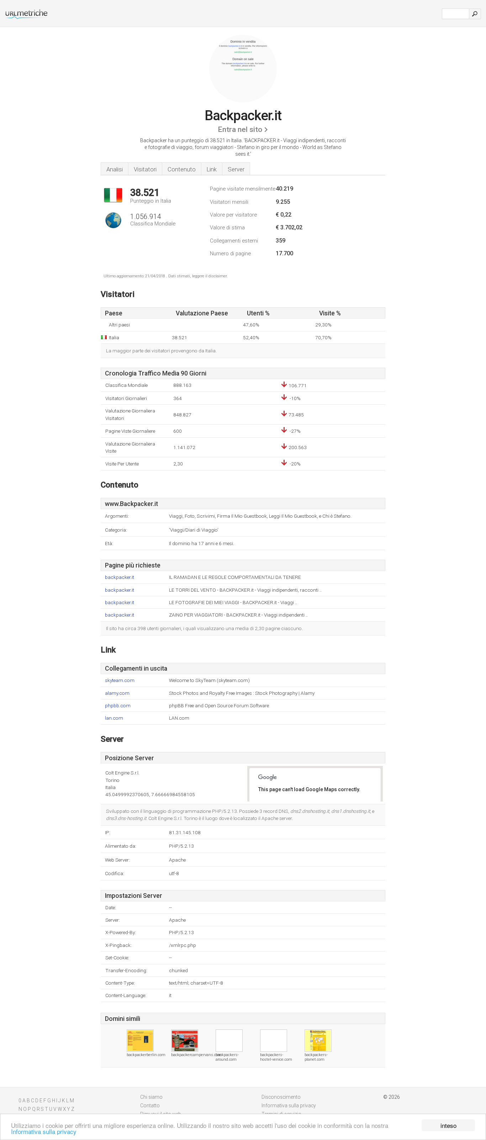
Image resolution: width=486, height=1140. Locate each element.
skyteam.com (119, 680)
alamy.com (117, 693)
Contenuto (182, 169)
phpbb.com (118, 705)
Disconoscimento (281, 1097)
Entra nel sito (240, 129)
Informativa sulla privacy (43, 1131)
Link (212, 169)
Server (236, 169)
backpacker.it (119, 577)
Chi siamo (151, 1097)
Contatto (150, 1105)
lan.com (114, 718)
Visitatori (145, 169)
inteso (448, 1125)
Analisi (114, 169)
